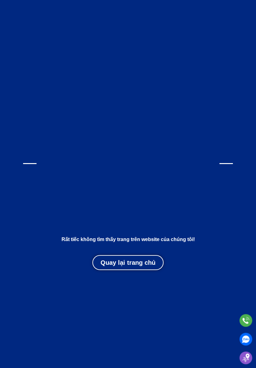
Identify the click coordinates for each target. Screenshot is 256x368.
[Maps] (246, 358)
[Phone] (246, 320)
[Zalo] (246, 339)
